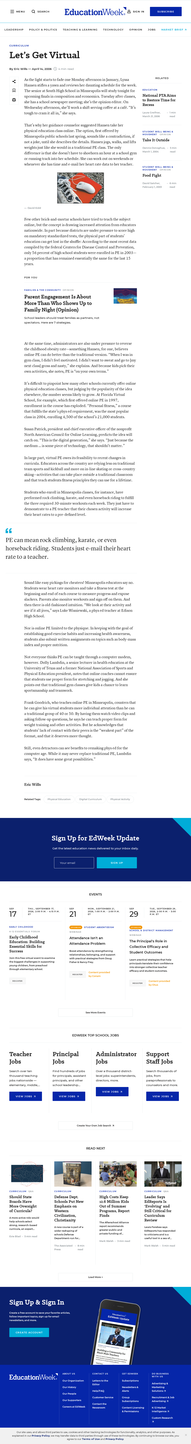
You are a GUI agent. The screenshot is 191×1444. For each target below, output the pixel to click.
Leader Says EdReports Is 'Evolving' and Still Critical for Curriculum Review (157, 1209)
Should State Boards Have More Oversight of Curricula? (23, 1204)
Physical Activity (120, 799)
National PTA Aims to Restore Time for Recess (159, 100)
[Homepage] (95, 11)
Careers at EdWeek (73, 1406)
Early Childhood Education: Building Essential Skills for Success (27, 944)
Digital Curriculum (90, 799)
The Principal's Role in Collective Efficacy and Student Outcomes (148, 946)
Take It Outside (156, 140)
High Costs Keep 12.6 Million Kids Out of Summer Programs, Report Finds (114, 1206)
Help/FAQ (98, 1391)
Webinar (75, 932)
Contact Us (100, 1373)
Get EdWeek (130, 1373)
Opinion (135, 29)
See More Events (95, 1012)
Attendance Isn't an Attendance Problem (87, 941)
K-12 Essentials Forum (24, 931)
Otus (155, 984)
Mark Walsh (106, 1241)
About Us (68, 1373)
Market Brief (172, 29)
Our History (69, 1387)
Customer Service (102, 1397)
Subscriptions (130, 1380)
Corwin (96, 976)
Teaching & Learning (80, 29)
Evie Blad (15, 1236)
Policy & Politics (43, 29)
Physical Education (59, 799)
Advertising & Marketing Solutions (160, 1387)
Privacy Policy (41, 1435)
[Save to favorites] (14, 90)
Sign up (117, 862)
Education (150, 90)
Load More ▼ (95, 1277)
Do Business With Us (160, 1375)
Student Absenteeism (99, 927)
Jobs (152, 29)
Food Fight (152, 175)
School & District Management (151, 930)
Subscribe (165, 11)
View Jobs (24, 1096)
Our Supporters (71, 1400)
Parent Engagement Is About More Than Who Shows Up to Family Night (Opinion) (58, 303)
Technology (113, 29)
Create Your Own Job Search (94, 1125)
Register (17, 981)
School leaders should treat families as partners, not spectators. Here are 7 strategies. (61, 320)
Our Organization (73, 1380)
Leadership (14, 29)
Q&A (31, 1191)
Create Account (29, 1332)
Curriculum (19, 45)
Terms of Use (91, 1439)
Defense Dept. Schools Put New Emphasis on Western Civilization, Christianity (69, 1209)
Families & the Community (42, 290)
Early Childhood (21, 927)
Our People (69, 1393)
